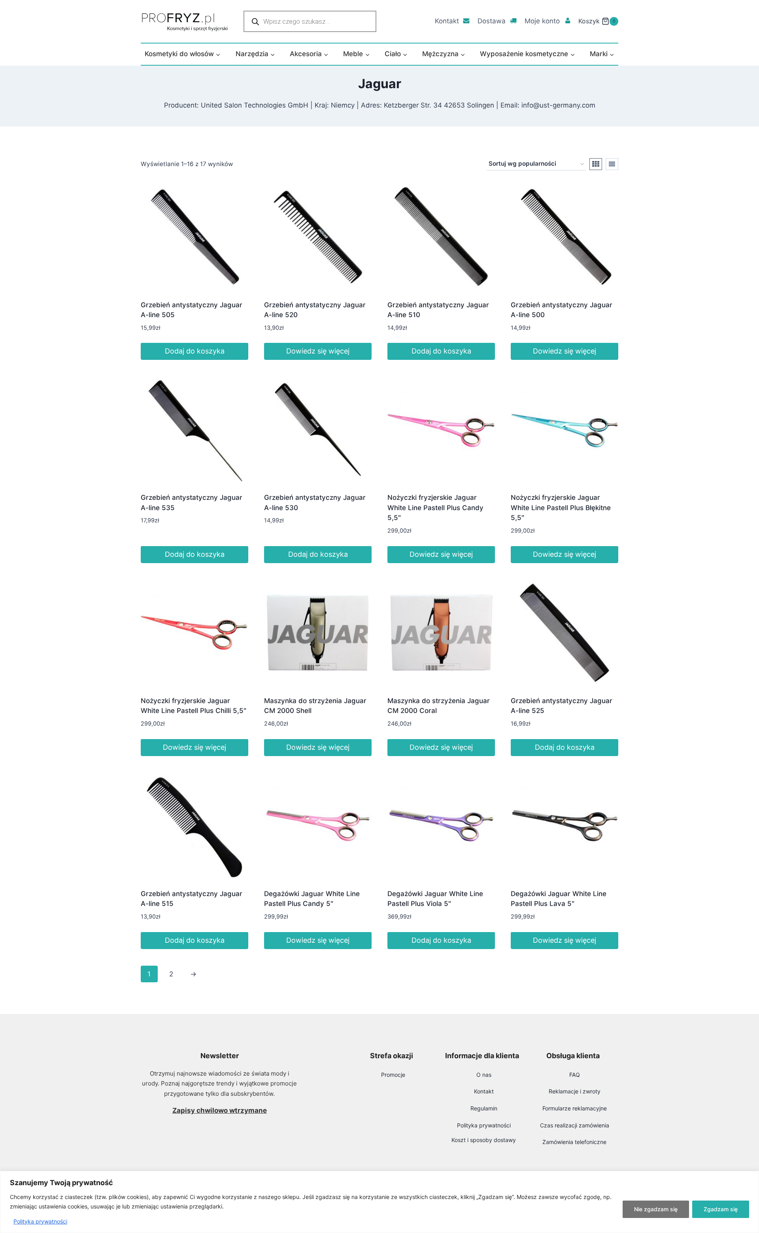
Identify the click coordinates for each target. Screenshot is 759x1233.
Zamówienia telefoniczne (574, 1141)
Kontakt (447, 21)
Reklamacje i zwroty (574, 1091)
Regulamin (483, 1108)
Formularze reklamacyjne (574, 1108)
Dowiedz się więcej (317, 351)
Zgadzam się (721, 1209)
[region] (379, 1202)
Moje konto (542, 21)
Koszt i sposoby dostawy (483, 1140)
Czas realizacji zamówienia (574, 1125)
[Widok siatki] (595, 164)
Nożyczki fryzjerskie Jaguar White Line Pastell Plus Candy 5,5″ (435, 508)
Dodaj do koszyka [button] (195, 351)
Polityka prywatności (40, 1221)
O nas (483, 1074)
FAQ (574, 1074)
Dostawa (492, 21)
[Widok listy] (612, 164)
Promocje (393, 1074)
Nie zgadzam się (656, 1209)
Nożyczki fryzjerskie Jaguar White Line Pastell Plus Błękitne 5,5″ (561, 508)
